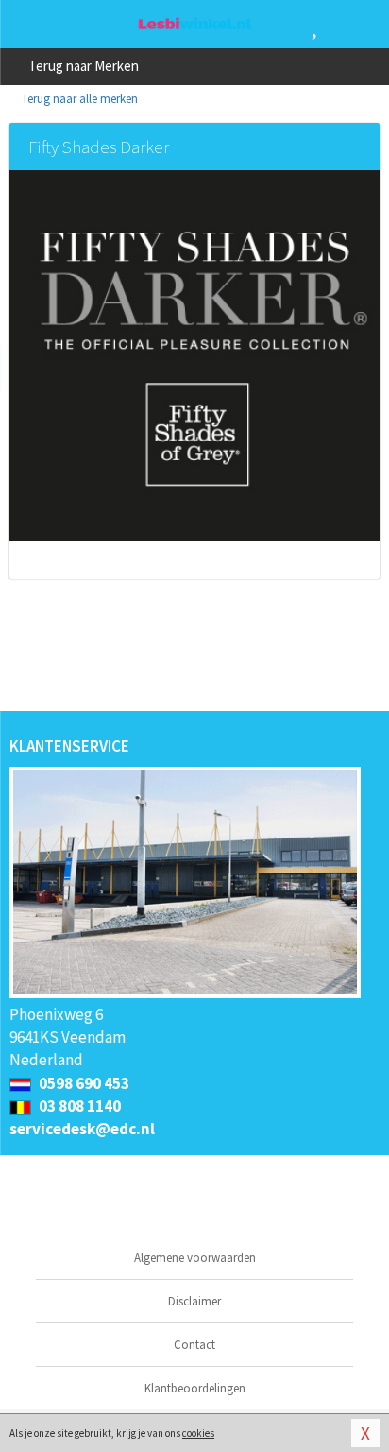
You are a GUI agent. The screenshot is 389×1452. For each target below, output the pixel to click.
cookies (198, 1433)
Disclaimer (194, 1301)
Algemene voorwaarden (195, 1258)
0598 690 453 (82, 1083)
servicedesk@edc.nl (82, 1128)
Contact (194, 1345)
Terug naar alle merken (78, 99)
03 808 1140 (78, 1106)
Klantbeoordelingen (194, 1388)
